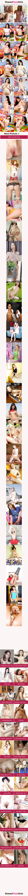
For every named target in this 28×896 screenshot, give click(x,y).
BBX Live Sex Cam (14, 137)
